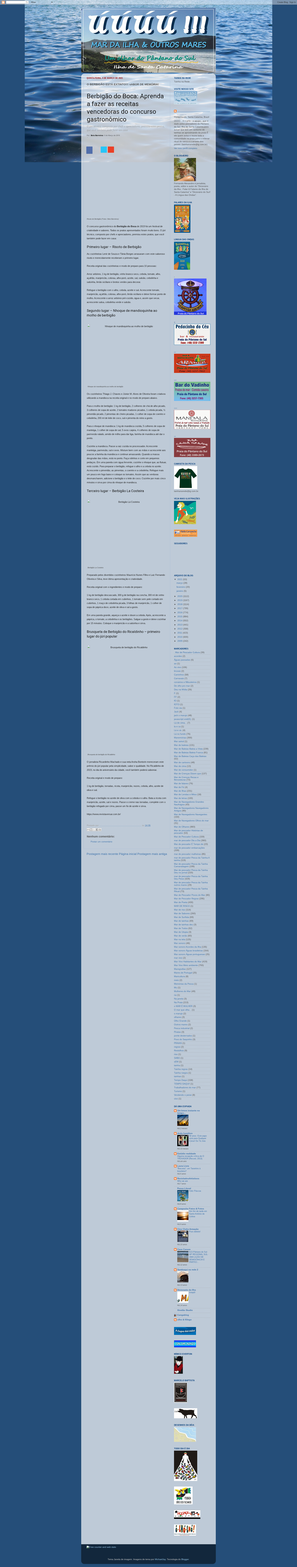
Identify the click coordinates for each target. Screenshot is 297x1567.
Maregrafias (180, 969)
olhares (177, 1017)
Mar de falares (181, 783)
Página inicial (128, 854)
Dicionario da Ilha (186, 1290)
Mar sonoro (179, 943)
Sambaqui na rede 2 (187, 1270)
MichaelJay (160, 1559)
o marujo (178, 1013)
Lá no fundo (180, 734)
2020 (180, 596)
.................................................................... (193, 112)
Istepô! (192, 1292)
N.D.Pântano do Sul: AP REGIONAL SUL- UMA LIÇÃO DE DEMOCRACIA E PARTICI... (198, 1257)
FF (175, 697)
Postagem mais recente (102, 854)
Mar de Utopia (181, 932)
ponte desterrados (183, 1036)
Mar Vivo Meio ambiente (186, 965)
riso (176, 1054)
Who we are (182, 1181)
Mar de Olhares (181, 827)
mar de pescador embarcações (189, 848)
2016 (180, 612)
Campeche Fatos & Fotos (190, 1209)
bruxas (177, 671)
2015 (180, 616)
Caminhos (179, 675)
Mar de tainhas (181, 921)
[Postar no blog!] (91, 829)
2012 (180, 629)
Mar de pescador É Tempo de (188, 844)
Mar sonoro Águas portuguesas (189, 954)
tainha (177, 1065)
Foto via (178, 708)
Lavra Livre (183, 1166)
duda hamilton (185, 1133)
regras (177, 1047)
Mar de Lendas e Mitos (185, 794)
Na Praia (178, 1002)
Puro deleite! (194, 1231)
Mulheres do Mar (182, 991)
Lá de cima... (180, 723)
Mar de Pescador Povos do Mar (189, 895)
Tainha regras (181, 1069)
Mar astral (179, 741)
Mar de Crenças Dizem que (187, 773)
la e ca (177, 726)
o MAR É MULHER (183, 1006)
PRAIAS (178, 1043)
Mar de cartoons (182, 762)
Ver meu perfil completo (185, 148)
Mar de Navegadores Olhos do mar (191, 820)
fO (175, 701)
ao (175, 663)
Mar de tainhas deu (183, 924)
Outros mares (180, 1024)
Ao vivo (177, 667)
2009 (180, 641)
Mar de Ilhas (180, 791)
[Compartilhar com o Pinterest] (99, 829)
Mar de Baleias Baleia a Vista (188, 749)
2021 (180, 579)
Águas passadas (182, 660)
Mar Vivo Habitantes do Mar (187, 961)
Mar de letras (180, 798)
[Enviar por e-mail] (88, 829)
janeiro (180, 591)
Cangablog (183, 1315)
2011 (180, 633)
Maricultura (179, 976)
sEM (176, 1062)
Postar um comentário (101, 842)
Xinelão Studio (185, 1310)
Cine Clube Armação (188, 1229)
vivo (176, 1099)
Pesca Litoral (184, 1188)
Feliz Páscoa (195, 1191)
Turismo (178, 1091)
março (179, 583)
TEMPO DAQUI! (182, 1084)
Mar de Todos (181, 928)
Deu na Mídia (180, 689)
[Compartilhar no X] (94, 829)
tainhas (177, 1076)
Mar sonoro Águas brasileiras (188, 950)
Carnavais (179, 678)
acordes (178, 656)
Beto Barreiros (97, 135)
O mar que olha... (182, 1010)
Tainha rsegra (181, 1073)
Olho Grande (180, 1021)
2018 (180, 604)
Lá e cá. (178, 730)
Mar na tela (179, 939)
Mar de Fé (179, 787)
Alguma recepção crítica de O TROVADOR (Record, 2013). (190, 1157)
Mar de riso (179, 910)
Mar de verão (180, 936)
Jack (176, 712)
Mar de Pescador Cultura (186, 837)
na (175, 995)
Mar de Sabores (182, 913)
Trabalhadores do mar (185, 1087)
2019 (180, 600)
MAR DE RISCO (182, 906)
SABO (177, 1058)
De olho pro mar (182, 686)
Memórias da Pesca (184, 984)
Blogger (185, 1559)
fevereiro (181, 587)
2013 (180, 625)
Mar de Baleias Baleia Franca (188, 752)
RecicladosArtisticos (188, 1178)
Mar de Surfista (181, 917)
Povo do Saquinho (183, 1039)
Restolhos (179, 1050)
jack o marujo (180, 715)
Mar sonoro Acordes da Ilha (187, 947)
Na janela (178, 999)
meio (176, 980)
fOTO (176, 704)
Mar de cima (180, 766)
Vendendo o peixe (183, 1095)
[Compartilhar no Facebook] (97, 829)
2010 (180, 637)
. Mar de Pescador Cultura (187, 652)
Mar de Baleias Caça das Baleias (190, 756)
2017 (180, 608)
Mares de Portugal (183, 973)
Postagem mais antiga (152, 854)
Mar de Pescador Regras (186, 898)
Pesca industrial (181, 1028)
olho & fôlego (184, 1319)
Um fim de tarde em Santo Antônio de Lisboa (198, 1213)
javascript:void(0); (182, 719)
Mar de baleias (181, 745)
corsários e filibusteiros (185, 682)
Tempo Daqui (180, 1080)
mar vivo (178, 958)
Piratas (177, 1032)
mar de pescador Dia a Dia (187, 840)
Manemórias (180, 738)
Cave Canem (183, 1249)
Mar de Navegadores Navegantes (190, 814)
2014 (180, 620)
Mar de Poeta (180, 902)
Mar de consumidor (183, 770)
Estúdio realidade (186, 1153)
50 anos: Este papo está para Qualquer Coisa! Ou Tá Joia (198, 1138)
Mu (175, 987)
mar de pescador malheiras (187, 854)
